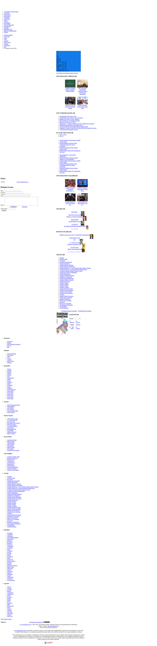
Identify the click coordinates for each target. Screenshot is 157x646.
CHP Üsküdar (10, 443)
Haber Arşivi (7, 42)
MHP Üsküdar (11, 447)
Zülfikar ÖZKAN (11, 432)
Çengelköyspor (11, 462)
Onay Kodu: (4, 208)
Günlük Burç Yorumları (66, 297)
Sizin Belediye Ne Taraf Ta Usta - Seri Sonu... (71, 117)
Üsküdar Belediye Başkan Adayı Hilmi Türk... (82, 189)
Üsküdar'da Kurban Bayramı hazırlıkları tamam (70, 107)
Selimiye (9, 573)
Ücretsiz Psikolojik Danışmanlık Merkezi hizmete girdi (74, 126)
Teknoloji (9, 388)
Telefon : (3, 194)
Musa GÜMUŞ (11, 433)
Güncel (9, 369)
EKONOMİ (7, 23)
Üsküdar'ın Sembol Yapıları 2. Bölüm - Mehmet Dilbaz (70, 90)
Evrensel (9, 597)
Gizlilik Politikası (64, 308)
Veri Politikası (63, 306)
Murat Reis (10, 568)
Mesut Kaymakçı (11, 424)
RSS (5, 47)
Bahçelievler (10, 539)
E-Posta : (3, 192)
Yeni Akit (9, 612)
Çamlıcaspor (10, 461)
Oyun (5, 39)
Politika (9, 375)
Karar (8, 601)
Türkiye (9, 373)
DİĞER (6, 32)
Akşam (9, 586)
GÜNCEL (6, 13)
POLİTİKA (7, 19)
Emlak (9, 386)
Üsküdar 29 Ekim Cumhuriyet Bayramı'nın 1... (70, 189)
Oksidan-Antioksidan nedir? (74, 244)
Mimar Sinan (10, 567)
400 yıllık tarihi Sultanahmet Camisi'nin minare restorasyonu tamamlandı (82, 91)
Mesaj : (2, 205)
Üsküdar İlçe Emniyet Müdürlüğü (68, 272)
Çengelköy (10, 548)
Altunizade (10, 536)
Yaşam (9, 381)
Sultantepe (10, 574)
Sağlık (8, 383)
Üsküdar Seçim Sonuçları (66, 293)
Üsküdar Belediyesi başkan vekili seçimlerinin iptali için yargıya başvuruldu (68, 145)
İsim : (2, 190)
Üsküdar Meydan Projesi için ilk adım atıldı (82, 107)
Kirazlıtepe (10, 556)
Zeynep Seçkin (11, 421)
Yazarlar (6, 44)
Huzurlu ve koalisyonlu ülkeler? (74, 216)
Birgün (9, 591)
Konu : (2, 196)
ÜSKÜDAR (7, 14)
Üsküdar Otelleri (64, 286)
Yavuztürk (10, 579)
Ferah (8, 549)
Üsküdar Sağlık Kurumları (66, 290)
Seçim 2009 (10, 398)
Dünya (9, 595)
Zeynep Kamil (11, 580)
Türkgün (9, 610)
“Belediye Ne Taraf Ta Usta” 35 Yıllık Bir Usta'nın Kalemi (74, 235)
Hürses (9, 598)
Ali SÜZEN (10, 408)
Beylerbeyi (10, 542)
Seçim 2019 (10, 392)
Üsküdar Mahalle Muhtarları (67, 275)
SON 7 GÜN (63, 134)
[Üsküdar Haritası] (62, 334)
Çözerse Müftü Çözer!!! (74, 221)
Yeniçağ (9, 615)
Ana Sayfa (10, 341)
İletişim (9, 343)
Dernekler (9, 385)
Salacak (9, 570)
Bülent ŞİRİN (10, 406)
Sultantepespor (11, 465)
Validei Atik (10, 577)
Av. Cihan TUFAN (12, 420)
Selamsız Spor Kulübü (13, 470)
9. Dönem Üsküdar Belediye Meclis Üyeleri (71, 271)
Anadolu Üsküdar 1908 (13, 456)
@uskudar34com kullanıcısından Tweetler (67, 73)
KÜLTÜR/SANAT (9, 25)
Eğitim (9, 379)
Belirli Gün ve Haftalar (65, 300)
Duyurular (62, 302)
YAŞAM (6, 22)
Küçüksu (9, 562)
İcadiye (9, 552)
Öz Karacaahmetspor (12, 467)
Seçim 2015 (10, 394)
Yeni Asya (10, 616)
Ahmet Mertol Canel (12, 418)
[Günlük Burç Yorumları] (84, 311)
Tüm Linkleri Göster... (6, 619)
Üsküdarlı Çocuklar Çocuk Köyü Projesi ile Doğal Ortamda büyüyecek (78, 128)
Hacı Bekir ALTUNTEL (13, 423)
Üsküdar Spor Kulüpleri (66, 291)
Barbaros (9, 540)
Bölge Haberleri (11, 389)
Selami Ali (10, 571)
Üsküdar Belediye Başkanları (67, 266)
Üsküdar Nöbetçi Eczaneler (67, 280)
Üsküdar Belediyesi (65, 263)
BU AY (62, 136)
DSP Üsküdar (10, 444)
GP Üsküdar (10, 446)
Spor (8, 376)
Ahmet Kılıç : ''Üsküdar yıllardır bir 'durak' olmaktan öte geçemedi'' (77, 123)
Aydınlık (9, 589)
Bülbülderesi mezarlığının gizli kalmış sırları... (71, 125)
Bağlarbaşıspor (11, 459)
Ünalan (9, 576)
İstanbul (9, 372)
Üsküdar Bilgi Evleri (65, 281)
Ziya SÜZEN (10, 409)
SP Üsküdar (10, 449)
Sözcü (8, 607)
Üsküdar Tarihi (63, 259)
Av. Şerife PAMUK (12, 426)
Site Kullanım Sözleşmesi (66, 305)
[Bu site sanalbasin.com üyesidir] (48, 643)
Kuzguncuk (10, 559)
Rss (8, 347)
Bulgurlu (9, 543)
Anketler (6, 41)
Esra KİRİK (10, 430)
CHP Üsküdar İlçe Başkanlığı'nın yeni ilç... (82, 203)
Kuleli (8, 558)
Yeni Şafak (10, 613)
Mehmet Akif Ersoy (12, 565)
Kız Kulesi (62, 260)
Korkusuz (9, 603)
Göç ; (74, 239)
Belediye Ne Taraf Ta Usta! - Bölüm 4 (69, 119)
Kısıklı (9, 555)
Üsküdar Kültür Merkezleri (67, 278)
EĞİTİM (6, 28)
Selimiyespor (10, 464)
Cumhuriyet (10, 546)
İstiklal (9, 600)
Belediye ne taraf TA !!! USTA (68, 122)
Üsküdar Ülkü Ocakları (13, 450)
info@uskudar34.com (22, 182)
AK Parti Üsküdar (12, 440)
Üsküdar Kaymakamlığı (66, 262)
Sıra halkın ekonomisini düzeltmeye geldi (74, 226)
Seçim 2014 (10, 395)
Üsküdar (62, 257)
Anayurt (9, 588)
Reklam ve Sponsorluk (65, 303)
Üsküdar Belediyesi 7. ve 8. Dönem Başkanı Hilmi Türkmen (75, 268)
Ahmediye (10, 534)
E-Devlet (62, 294)
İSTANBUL (7, 16)
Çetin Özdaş (10, 427)
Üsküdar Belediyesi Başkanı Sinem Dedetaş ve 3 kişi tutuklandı (69, 158)
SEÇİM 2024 (7, 26)
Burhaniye (10, 545)
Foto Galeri (7, 36)
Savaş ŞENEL (11, 412)
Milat (8, 604)
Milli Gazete (10, 606)
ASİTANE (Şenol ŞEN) (13, 405)
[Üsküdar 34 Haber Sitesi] (11, 11)
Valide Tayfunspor (12, 468)
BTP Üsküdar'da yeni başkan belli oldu (70, 120)
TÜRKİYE (7, 17)
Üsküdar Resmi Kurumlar (66, 288)
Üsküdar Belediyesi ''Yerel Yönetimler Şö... (70, 203)
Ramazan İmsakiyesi (65, 299)
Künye (9, 346)
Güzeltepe (9, 550)
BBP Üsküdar (10, 441)
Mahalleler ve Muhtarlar (66, 277)
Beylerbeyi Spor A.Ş (12, 458)
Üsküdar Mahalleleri (65, 274)
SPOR (5, 20)
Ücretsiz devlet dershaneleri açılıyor (69, 129)
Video (5, 38)
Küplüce (9, 564)
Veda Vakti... (74, 212)
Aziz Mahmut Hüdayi (12, 537)
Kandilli (9, 553)
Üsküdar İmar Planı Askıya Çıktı (68, 116)
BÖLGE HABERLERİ (10, 31)
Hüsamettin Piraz (11, 429)
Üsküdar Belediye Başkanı (66, 265)
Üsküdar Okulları (64, 284)
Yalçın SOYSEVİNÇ (12, 411)
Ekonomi (9, 382)
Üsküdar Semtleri (64, 283)
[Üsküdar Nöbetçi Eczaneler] (69, 311)
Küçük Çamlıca (11, 561)
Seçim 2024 (10, 391)
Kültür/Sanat (10, 378)
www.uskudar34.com (25, 624)
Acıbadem (10, 533)
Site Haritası (7, 45)
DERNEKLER (8, 29)
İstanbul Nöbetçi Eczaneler (66, 296)
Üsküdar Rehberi (8, 35)
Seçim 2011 (10, 397)
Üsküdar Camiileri (64, 287)
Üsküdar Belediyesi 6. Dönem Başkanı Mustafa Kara (73, 269)
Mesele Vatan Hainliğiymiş (75, 249)
